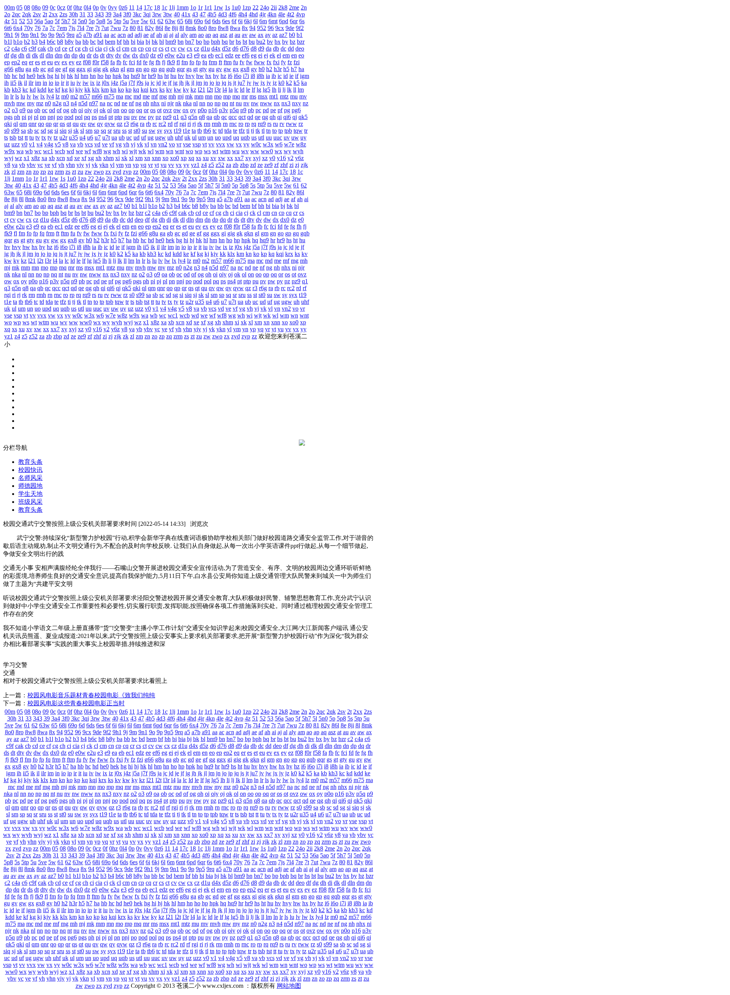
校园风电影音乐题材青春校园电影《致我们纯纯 (91, 695)
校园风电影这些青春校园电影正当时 (76, 703)
